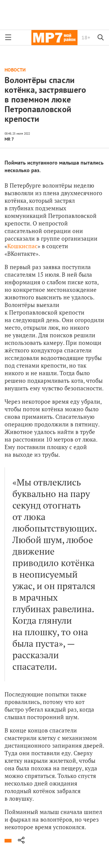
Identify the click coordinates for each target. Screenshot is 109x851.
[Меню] (8, 37)
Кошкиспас (22, 246)
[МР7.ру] (54, 37)
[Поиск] (101, 37)
